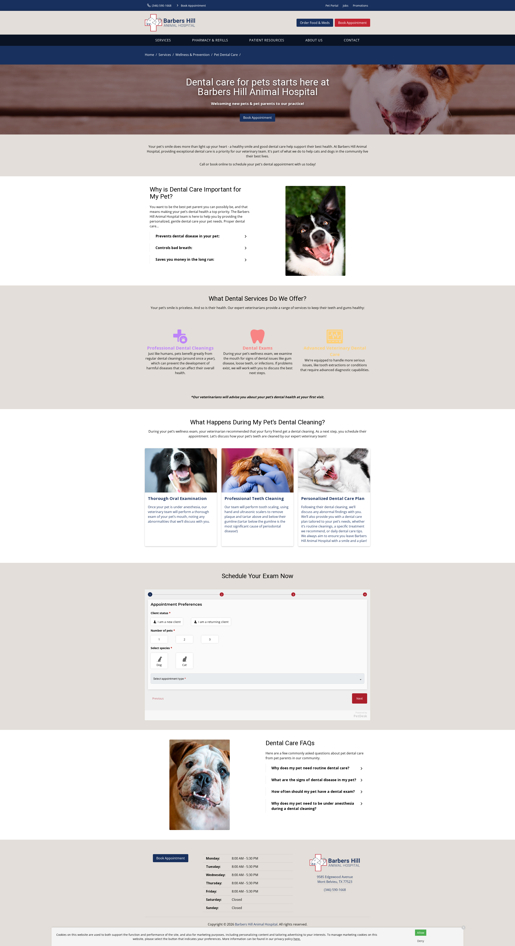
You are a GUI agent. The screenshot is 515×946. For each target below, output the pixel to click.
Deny (420, 941)
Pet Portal (331, 5)
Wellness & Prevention (192, 54)
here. (297, 939)
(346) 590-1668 (335, 890)
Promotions (360, 5)
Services (163, 40)
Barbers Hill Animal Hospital (256, 924)
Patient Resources (266, 40)
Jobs (345, 5)
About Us (314, 40)
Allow (420, 933)
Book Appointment (352, 23)
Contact (352, 40)
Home (149, 54)
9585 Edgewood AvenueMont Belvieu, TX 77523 (335, 879)
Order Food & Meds (315, 23)
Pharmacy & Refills (210, 40)
